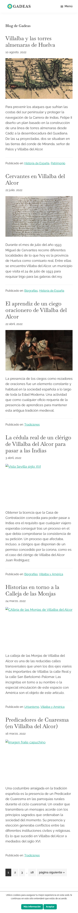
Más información (32, 906)
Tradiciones (32, 424)
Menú (69, 6)
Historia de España (36, 163)
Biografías (31, 290)
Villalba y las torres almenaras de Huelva (30, 41)
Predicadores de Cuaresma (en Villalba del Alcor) (37, 723)
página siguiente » (52, 873)
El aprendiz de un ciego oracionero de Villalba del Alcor (36, 310)
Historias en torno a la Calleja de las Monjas (32, 590)
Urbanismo (31, 707)
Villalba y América (51, 574)
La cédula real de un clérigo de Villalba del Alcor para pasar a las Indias (38, 444)
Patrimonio (58, 163)
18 (33, 872)
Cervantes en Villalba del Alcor (35, 179)
